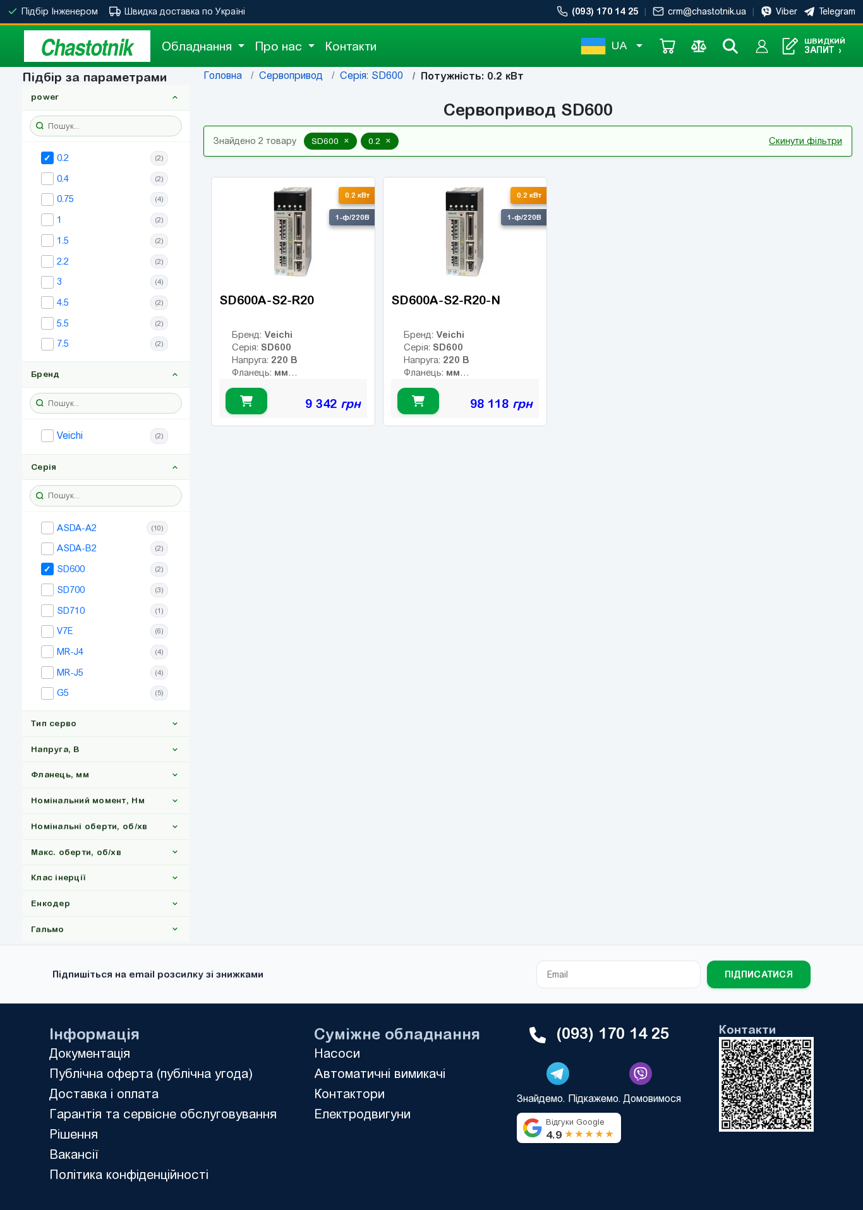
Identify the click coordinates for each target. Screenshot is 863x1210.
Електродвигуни (362, 1113)
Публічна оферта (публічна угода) (151, 1073)
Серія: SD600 (371, 75)
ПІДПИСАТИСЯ (759, 974)
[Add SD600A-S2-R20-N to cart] (418, 401)
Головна (222, 75)
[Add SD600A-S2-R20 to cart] (246, 401)
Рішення (73, 1134)
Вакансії (74, 1154)
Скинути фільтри (805, 141)
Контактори (349, 1093)
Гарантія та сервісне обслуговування (163, 1113)
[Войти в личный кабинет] (762, 46)
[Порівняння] (698, 46)
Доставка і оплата (104, 1093)
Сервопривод (291, 75)
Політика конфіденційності (128, 1174)
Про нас (280, 46)
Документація (89, 1053)
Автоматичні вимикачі (379, 1073)
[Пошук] (730, 46)
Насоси (337, 1053)
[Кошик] (667, 46)
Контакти (351, 46)
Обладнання (198, 46)
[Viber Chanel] (640, 1073)
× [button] (346, 141)
